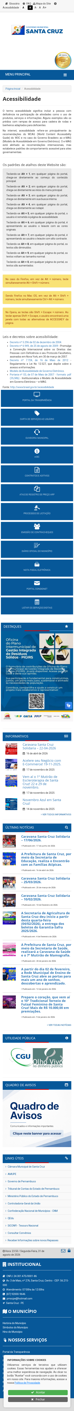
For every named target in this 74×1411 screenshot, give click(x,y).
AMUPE (11, 1174)
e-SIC (37, 457)
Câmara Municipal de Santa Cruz (26, 1166)
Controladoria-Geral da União (23, 1203)
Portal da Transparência (16, 1351)
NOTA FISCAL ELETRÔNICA (37, 570)
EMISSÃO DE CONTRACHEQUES (37, 532)
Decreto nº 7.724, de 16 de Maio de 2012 (39, 360)
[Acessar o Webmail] (63, 1251)
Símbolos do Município (15, 1327)
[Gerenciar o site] (69, 1251)
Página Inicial (13, 88)
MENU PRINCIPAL (18, 74)
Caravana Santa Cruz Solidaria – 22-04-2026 (39, 746)
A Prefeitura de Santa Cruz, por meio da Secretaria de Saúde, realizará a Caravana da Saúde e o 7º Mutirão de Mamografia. (46, 949)
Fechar (40, 1399)
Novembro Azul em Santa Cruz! (42, 802)
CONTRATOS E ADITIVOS (37, 475)
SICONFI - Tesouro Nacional (22, 1225)
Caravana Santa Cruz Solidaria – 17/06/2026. (45, 838)
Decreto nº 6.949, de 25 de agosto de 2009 (34, 345)
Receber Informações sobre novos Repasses (32, 1240)
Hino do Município (12, 1331)
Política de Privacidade (27, 1382)
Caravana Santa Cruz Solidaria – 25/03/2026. (45, 880)
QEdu (10, 1218)
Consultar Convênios (19, 1233)
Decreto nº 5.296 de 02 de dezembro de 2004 (35, 342)
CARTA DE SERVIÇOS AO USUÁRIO (37, 419)
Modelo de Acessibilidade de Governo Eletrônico (37, 371)
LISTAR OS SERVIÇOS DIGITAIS (37, 608)
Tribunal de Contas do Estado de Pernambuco (33, 1188)
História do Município (14, 1323)
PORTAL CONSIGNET (37, 589)
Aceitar (40, 1392)
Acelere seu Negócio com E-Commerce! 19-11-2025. (42, 762)
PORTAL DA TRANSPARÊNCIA (37, 400)
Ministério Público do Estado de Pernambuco (32, 1196)
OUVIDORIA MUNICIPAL (37, 438)
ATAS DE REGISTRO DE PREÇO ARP (37, 494)
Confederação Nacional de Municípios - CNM (32, 1210)
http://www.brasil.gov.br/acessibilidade (32, 387)
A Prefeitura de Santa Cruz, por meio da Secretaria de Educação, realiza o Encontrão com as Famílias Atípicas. (46, 859)
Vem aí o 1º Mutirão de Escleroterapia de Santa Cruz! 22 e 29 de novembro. (40, 781)
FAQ (28, 3)
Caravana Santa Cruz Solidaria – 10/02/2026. (45, 897)
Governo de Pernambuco (21, 1181)
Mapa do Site (43, 3)
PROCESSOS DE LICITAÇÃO (37, 513)
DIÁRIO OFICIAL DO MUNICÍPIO (37, 551)
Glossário (14, 3)
